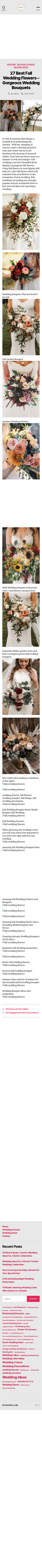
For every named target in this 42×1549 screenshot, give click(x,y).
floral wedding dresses (9, 1330)
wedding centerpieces (29, 1355)
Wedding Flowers (26, 64)
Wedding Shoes (10, 1384)
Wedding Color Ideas (13, 1358)
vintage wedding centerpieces (15, 1349)
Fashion (6, 1236)
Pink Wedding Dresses (9, 1339)
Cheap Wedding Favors (31, 1317)
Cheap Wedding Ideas (8, 1320)
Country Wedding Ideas (12, 1323)
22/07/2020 (29, 94)
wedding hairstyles (11, 1373)
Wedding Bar (7, 1352)
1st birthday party (7, 1307)
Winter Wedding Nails (8, 1388)
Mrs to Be (14, 1405)
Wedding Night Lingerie (9, 1382)
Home (5, 1226)
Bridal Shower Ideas (16, 1310)
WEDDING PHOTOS (25, 1382)
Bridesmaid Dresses (13, 1313)
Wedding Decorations (15, 1366)
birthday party (20, 1307)
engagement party (7, 1326)
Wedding (11, 64)
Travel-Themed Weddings (10, 1346)
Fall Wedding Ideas (22, 1326)
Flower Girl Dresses (27, 1329)
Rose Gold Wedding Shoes (25, 1339)
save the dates (29, 1342)
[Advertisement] (21, 36)
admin (16, 94)
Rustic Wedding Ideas (13, 1342)
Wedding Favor (24, 1370)
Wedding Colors (12, 1362)
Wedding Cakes (10, 1355)
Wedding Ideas (21, 67)
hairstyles (5, 1333)
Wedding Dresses (11, 1229)
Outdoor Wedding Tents (30, 1336)
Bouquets (5, 1310)
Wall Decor (32, 1349)
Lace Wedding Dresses (17, 1333)
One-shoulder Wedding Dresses (12, 1336)
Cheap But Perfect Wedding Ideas (12, 1317)
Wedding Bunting (19, 1352)
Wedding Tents (25, 1385)
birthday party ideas (33, 1307)
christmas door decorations (25, 1320)
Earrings (25, 1323)
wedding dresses (10, 1370)
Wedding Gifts (34, 1370)
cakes (27, 1314)
